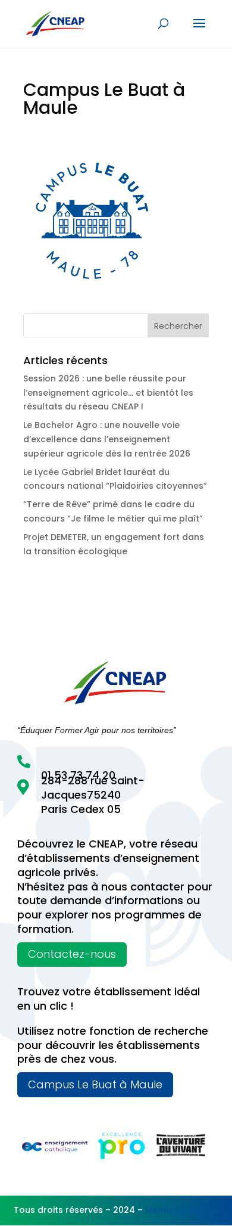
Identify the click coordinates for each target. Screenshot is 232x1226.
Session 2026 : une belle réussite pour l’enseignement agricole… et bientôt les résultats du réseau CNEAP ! (108, 393)
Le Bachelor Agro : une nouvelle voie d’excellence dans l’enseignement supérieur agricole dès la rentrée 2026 (106, 439)
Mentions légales (182, 1210)
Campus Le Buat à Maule (95, 1084)
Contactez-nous (72, 953)
